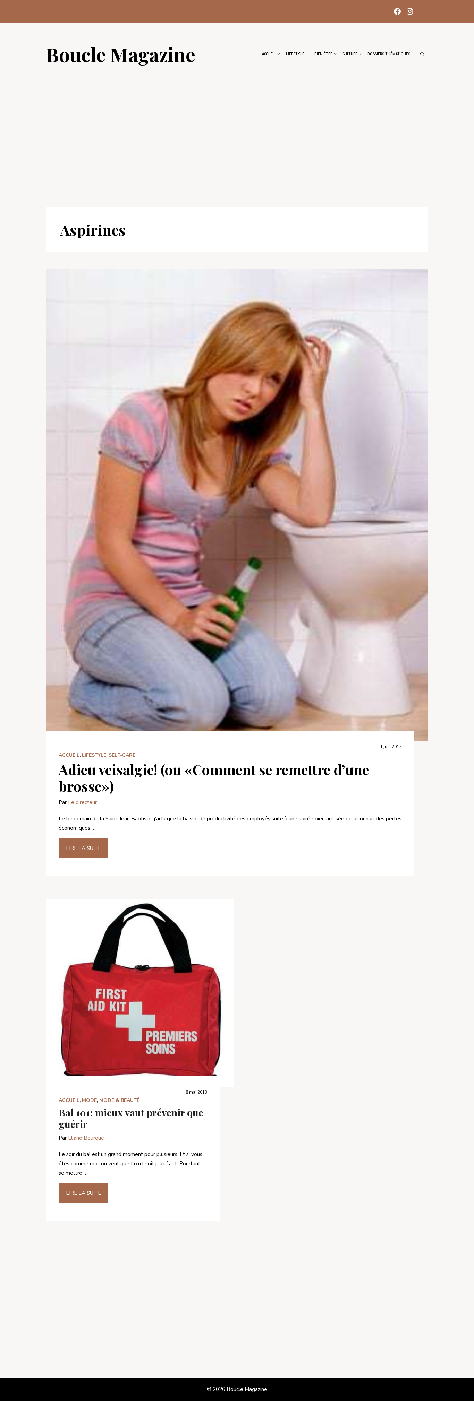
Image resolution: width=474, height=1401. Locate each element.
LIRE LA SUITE (83, 848)
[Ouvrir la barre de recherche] (422, 54)
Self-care (122, 755)
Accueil (269, 54)
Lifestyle (295, 54)
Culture (349, 54)
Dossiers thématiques (388, 54)
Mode (89, 1100)
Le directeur (82, 802)
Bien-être (323, 54)
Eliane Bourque (86, 1137)
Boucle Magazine (120, 54)
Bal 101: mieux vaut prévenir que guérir (131, 1118)
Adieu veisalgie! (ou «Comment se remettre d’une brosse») (214, 777)
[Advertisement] (237, 132)
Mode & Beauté (119, 1100)
